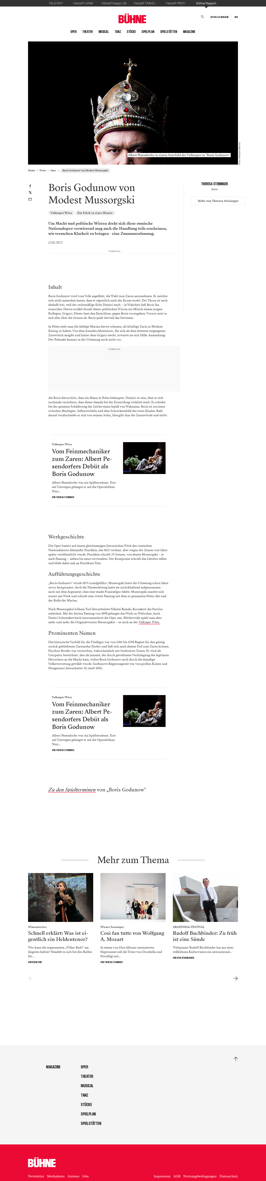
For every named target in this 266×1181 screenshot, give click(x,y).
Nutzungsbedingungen (200, 1176)
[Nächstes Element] (235, 979)
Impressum (162, 1176)
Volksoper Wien (61, 213)
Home (31, 170)
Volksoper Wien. (149, 622)
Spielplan (148, 32)
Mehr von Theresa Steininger (218, 201)
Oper (74, 32)
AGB (176, 1176)
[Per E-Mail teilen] (30, 199)
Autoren (73, 1176)
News (42, 170)
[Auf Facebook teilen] (30, 186)
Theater (87, 32)
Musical (104, 32)
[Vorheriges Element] (30, 979)
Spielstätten (168, 32)
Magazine (189, 32)
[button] (203, 17)
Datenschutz (228, 1176)
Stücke (131, 32)
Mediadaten (56, 1176)
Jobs (85, 1176)
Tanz (118, 32)
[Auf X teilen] (30, 193)
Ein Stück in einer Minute (95, 213)
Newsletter (36, 1176)
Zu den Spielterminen (72, 789)
